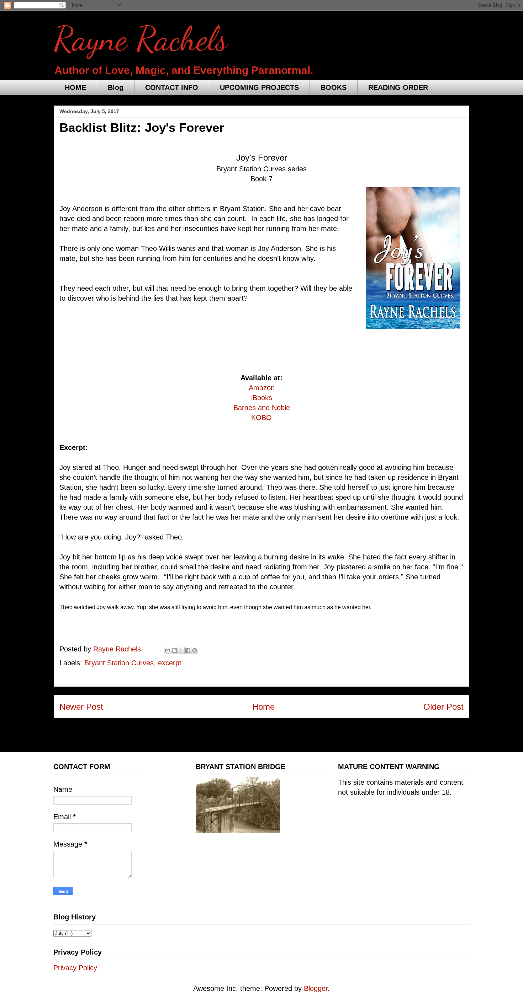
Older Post (443, 707)
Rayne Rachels (141, 38)
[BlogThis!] (174, 650)
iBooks (261, 398)
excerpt (169, 663)
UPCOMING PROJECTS (259, 87)
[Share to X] (181, 650)
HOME (75, 87)
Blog (115, 87)
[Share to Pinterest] (194, 650)
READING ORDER (398, 87)
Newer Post (81, 707)
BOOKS (334, 87)
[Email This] (167, 650)
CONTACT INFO (171, 87)
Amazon (262, 388)
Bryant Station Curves (119, 663)
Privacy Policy (75, 968)
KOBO (261, 418)
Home (263, 707)
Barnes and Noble (261, 408)
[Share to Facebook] (187, 650)
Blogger (316, 988)
